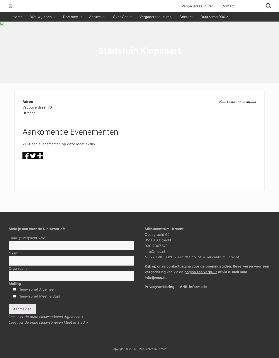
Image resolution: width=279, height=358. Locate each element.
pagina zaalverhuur (200, 272)
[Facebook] (25, 158)
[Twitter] (32, 158)
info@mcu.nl (155, 251)
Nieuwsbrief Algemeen (37, 289)
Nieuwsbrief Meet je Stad (39, 296)
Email (28, 238)
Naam (13, 253)
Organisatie (18, 268)
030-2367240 (156, 246)
